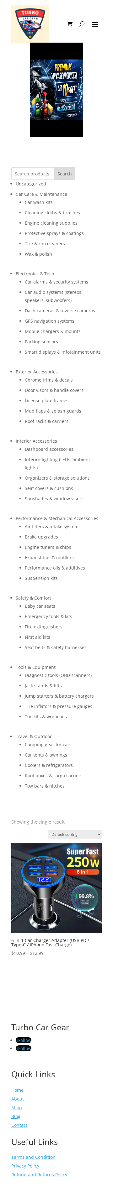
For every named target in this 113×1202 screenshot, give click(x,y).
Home (17, 1090)
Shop (16, 1108)
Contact (19, 1125)
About (17, 1099)
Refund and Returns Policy (39, 1175)
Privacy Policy (25, 1166)
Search (64, 174)
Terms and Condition (33, 1157)
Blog (15, 1116)
